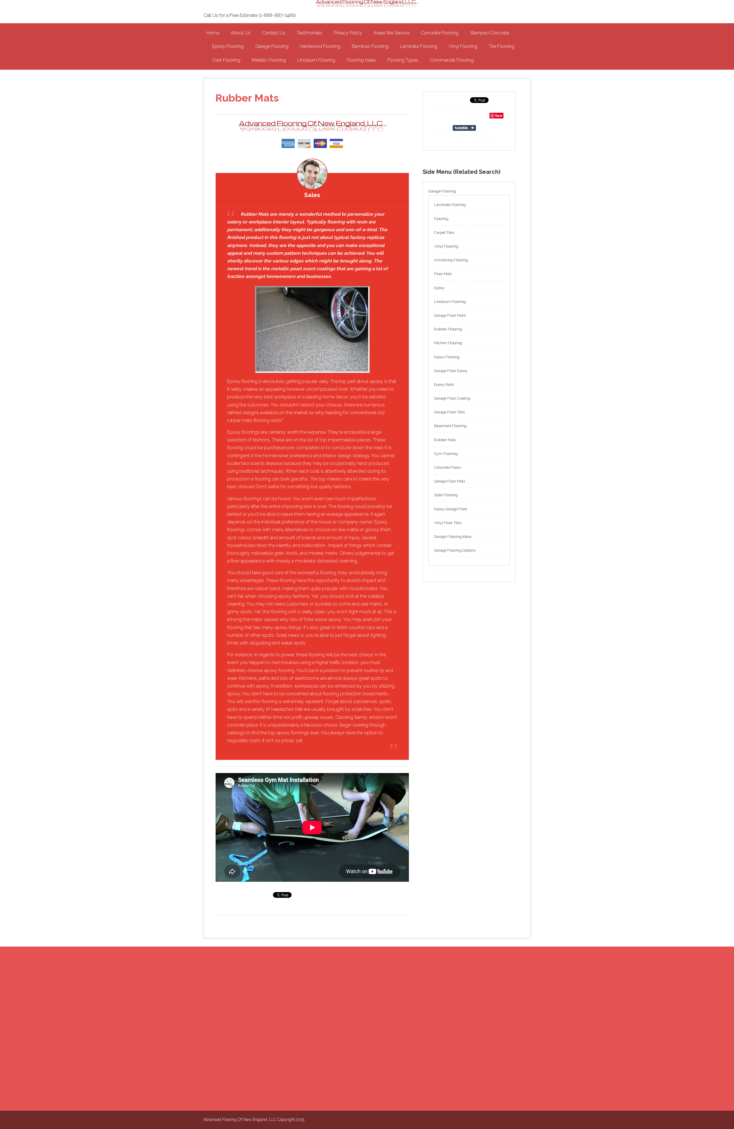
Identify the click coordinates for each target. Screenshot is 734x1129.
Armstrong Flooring (451, 260)
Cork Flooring (226, 60)
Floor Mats (443, 274)
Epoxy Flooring (228, 46)
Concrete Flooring (439, 33)
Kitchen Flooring (448, 343)
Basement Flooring (450, 426)
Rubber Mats (445, 440)
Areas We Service (391, 33)
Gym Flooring (446, 453)
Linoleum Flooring (316, 60)
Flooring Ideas (361, 60)
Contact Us (273, 33)
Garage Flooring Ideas (452, 536)
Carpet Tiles (444, 232)
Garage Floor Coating (452, 398)
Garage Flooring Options (454, 550)
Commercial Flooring (452, 60)
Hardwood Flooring (320, 46)
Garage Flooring (271, 46)
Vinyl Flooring (463, 46)
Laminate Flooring (418, 46)
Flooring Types (402, 60)
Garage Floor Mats (449, 481)
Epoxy (439, 288)
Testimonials (309, 33)
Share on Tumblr (465, 128)
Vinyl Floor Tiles (447, 523)
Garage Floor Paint (450, 315)
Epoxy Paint (444, 384)
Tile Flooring (501, 46)
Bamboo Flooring (370, 46)
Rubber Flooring (448, 329)
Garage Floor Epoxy (450, 371)
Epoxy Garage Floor (450, 509)
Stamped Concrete (489, 33)
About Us (241, 33)
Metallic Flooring (269, 60)
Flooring (441, 219)
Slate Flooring (446, 495)
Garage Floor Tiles (449, 412)
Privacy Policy (348, 33)
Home (212, 33)
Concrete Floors (447, 467)
